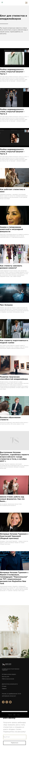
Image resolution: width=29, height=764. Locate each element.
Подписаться (14, 742)
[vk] (6, 703)
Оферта (4, 688)
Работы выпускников (8, 678)
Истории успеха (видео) (9, 674)
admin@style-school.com (9, 696)
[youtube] (10, 703)
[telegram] (3, 703)
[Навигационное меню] (26, 3)
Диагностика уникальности (10, 684)
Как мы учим (5, 676)
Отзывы (4, 686)
